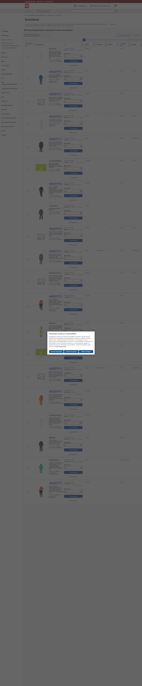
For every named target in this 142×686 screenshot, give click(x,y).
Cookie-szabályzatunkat (60, 346)
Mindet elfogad (86, 351)
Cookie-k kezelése (71, 351)
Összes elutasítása (56, 351)
